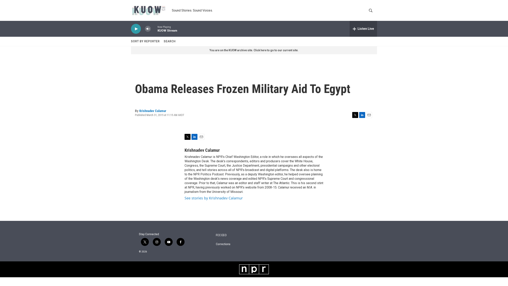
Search (170, 41)
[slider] (154, 29)
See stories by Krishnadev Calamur (214, 198)
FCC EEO (221, 235)
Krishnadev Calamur (152, 111)
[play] (136, 29)
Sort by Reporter (145, 41)
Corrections (223, 244)
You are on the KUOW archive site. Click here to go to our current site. (254, 50)
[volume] (147, 28)
